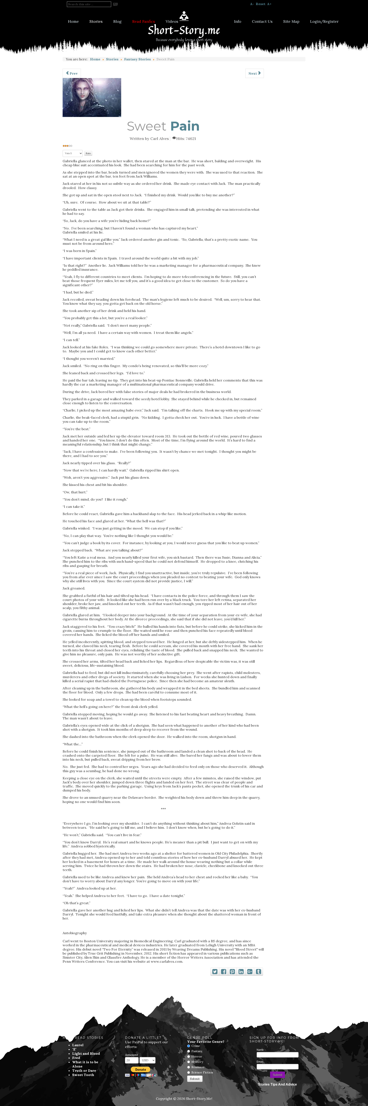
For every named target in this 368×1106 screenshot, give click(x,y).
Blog (117, 21)
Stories (96, 21)
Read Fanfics (143, 21)
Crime (195, 1046)
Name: (260, 1049)
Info (237, 21)
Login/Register (324, 21)
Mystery (197, 1062)
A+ (269, 4)
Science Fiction (202, 1072)
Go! (115, 4)
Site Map (291, 21)
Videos (172, 21)
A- (252, 4)
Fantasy (196, 1051)
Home (73, 21)
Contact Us (262, 21)
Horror (196, 1056)
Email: (260, 1061)
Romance (197, 1067)
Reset (260, 4)
